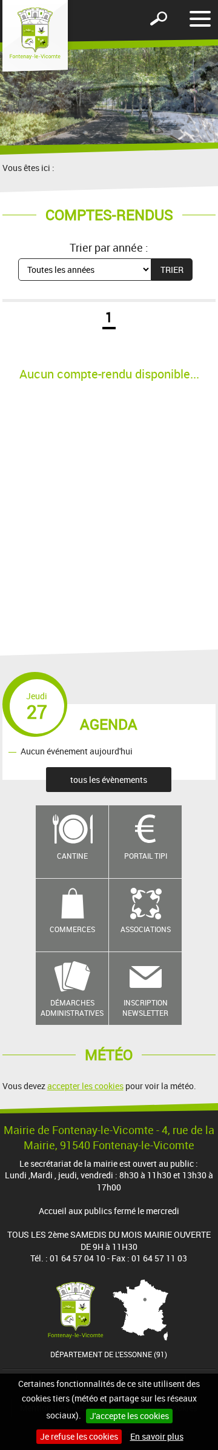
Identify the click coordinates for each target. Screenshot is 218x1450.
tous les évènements (108, 779)
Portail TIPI (145, 856)
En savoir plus (156, 1436)
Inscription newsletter (145, 1008)
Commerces (72, 929)
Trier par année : (109, 247)
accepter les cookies (85, 1086)
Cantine (72, 856)
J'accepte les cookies (129, 1415)
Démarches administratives (72, 1008)
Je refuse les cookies (79, 1436)
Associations (146, 929)
